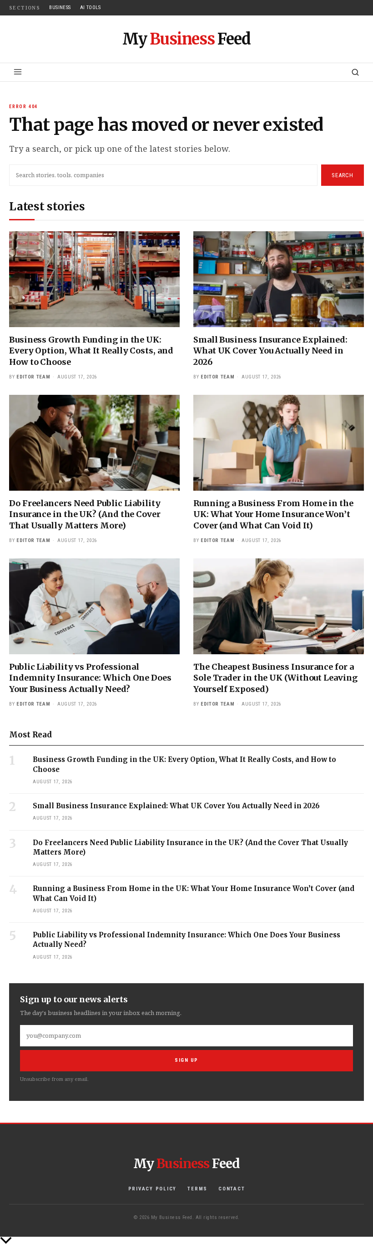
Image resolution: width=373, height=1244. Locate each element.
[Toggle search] (355, 72)
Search (342, 175)
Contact (231, 1189)
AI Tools (90, 7)
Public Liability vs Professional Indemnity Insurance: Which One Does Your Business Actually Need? (90, 678)
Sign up (186, 1060)
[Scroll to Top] (186, 1240)
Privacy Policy (152, 1189)
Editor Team (33, 377)
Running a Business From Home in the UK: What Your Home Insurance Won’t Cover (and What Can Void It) (273, 514)
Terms (197, 1189)
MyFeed (186, 39)
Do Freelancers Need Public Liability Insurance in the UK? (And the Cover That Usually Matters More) (85, 514)
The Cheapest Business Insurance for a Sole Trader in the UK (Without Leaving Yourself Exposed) (275, 678)
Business (60, 7)
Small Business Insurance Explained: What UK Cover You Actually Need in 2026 (270, 350)
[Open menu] (17, 71)
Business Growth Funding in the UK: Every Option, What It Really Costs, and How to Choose (91, 350)
